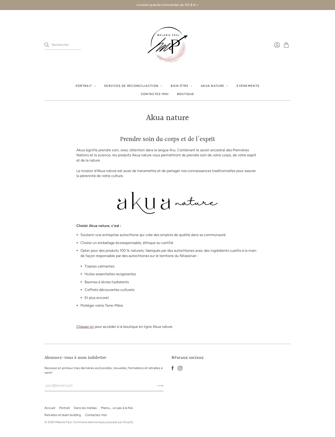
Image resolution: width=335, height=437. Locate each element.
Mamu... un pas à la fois (117, 408)
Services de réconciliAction (131, 85)
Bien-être (179, 85)
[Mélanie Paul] (167, 45)
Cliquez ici (85, 326)
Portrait (84, 85)
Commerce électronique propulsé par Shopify (103, 422)
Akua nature (212, 85)
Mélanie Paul (63, 422)
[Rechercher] (46, 45)
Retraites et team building (62, 415)
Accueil (49, 408)
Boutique (185, 94)
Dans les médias (85, 408)
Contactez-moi (155, 94)
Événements (248, 85)
